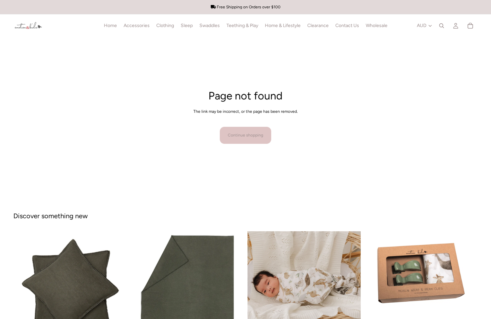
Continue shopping (245, 135)
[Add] (467, 306)
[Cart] (470, 25)
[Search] (441, 25)
